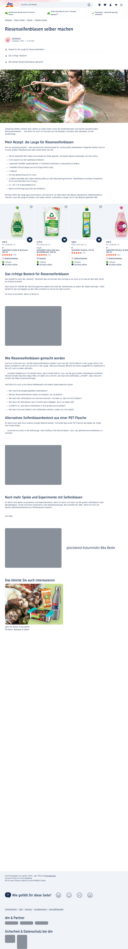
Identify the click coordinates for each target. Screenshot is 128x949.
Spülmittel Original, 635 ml (82, 250)
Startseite (8, 20)
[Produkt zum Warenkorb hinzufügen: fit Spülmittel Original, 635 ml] (99, 240)
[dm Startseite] (9, 5)
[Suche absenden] (89, 5)
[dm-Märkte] (99, 4)
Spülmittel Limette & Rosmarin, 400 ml (15, 251)
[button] (121, 4)
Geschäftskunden (56, 910)
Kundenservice (40, 910)
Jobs (21, 910)
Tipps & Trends (19, 20)
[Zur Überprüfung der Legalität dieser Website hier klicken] (22, 942)
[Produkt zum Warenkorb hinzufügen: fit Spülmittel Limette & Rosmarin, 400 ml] (29, 240)
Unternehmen (11, 910)
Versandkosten (50, 876)
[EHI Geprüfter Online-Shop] (10, 942)
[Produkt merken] (31, 207)
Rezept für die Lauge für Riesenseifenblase (26, 50)
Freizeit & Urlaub (41, 20)
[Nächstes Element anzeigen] (124, 226)
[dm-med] (41, 923)
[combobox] (55, 5)
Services (28, 910)
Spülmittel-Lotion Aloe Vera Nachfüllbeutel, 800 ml (48, 251)
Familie (29, 20)
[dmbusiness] (26, 923)
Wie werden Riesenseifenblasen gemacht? (26, 62)
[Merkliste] (105, 4)
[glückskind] (11, 923)
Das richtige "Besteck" (17, 56)
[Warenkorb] (116, 4)
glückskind (16, 39)
